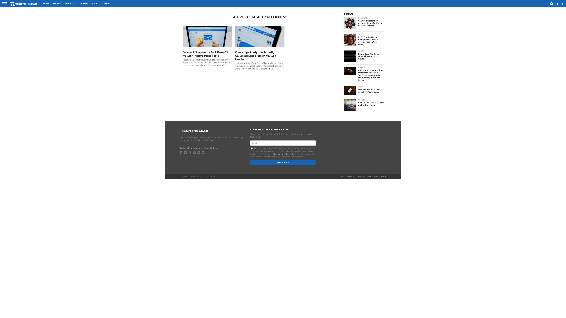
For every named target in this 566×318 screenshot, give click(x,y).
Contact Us (373, 177)
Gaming (84, 3)
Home (46, 3)
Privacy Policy (347, 177)
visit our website (280, 154)
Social (95, 3)
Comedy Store (211, 148)
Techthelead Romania (191, 148)
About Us (361, 177)
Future (106, 3)
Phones (57, 3)
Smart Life (70, 3)
